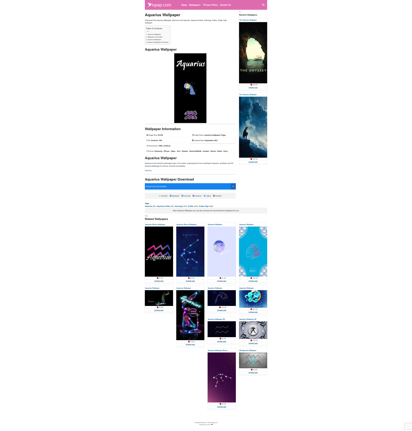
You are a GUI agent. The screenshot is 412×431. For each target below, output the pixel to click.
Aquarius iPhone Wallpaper (155, 224)
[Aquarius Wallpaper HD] (222, 329)
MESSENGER (175, 196)
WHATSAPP (164, 196)
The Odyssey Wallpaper (248, 20)
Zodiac (191, 206)
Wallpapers (194, 4)
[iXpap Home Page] (159, 4)
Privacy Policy (210, 4)
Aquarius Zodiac (164, 206)
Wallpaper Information (155, 37)
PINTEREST (218, 196)
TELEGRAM (187, 196)
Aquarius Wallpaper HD (216, 319)
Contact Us (225, 4)
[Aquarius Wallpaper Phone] (222, 377)
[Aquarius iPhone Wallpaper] (159, 252)
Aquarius (148, 170)
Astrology (179, 206)
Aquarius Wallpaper (154, 34)
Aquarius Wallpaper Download (158, 42)
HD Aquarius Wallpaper (247, 350)
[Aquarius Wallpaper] (190, 88)
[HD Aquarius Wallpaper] (253, 360)
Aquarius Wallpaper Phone (217, 350)
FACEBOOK (198, 196)
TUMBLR (208, 196)
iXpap (184, 4)
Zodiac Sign (204, 206)
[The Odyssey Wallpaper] (253, 52)
